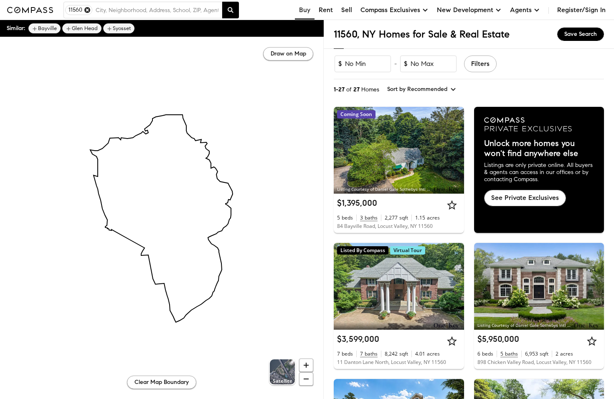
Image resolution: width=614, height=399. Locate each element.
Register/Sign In (581, 10)
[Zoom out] (306, 379)
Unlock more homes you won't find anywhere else (531, 149)
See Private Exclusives (525, 198)
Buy (304, 10)
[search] (230, 10)
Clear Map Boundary (161, 382)
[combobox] (157, 10)
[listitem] (44, 28)
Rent (326, 10)
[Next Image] (454, 150)
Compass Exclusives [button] (390, 10)
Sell (346, 10)
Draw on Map (288, 53)
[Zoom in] (306, 365)
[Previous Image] (343, 150)
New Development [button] (465, 10)
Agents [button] (521, 10)
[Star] (452, 205)
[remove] (87, 10)
